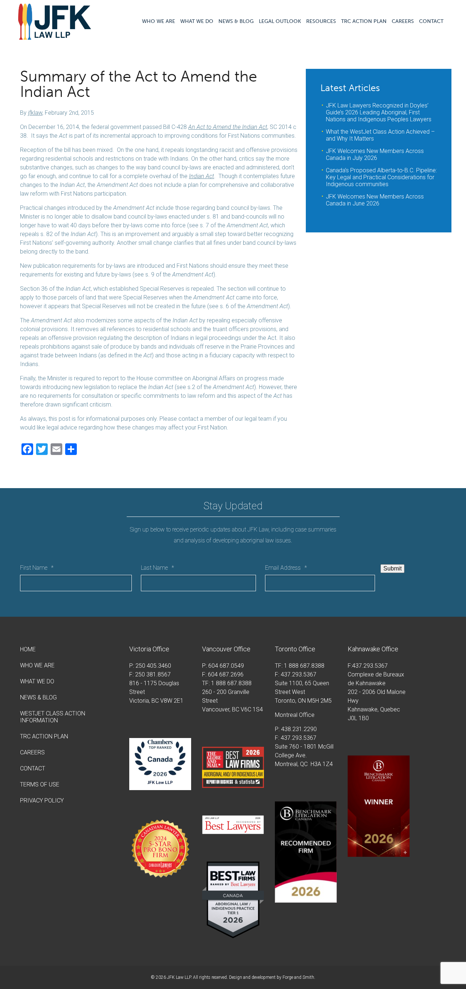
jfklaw (35, 112)
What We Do (196, 21)
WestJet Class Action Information (52, 717)
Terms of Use (39, 784)
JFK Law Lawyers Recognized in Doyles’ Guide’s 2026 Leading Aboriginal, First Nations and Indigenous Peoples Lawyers (378, 112)
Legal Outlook (280, 21)
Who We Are (158, 21)
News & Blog (236, 21)
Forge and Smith (298, 977)
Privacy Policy (42, 800)
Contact (431, 21)
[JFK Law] (54, 36)
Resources (321, 21)
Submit (392, 568)
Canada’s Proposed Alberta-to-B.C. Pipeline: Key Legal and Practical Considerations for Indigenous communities (381, 177)
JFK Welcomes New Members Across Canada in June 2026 (375, 200)
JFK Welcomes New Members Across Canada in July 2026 (375, 154)
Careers (403, 21)
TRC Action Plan (364, 21)
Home (28, 649)
